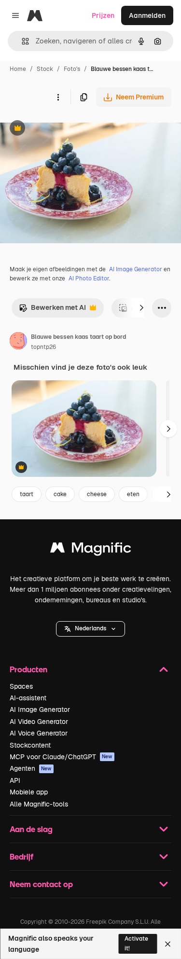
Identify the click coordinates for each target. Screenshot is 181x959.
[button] (90, 629)
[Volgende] (141, 308)
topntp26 (43, 347)
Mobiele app (29, 792)
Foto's (72, 69)
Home (18, 69)
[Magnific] (90, 549)
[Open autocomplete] (21, 41)
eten (133, 494)
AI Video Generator (39, 721)
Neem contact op (41, 884)
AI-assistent (28, 698)
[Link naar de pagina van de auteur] (18, 342)
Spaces (21, 686)
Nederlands (90, 628)
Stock (45, 69)
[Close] (168, 944)
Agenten (31, 768)
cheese (97, 494)
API (15, 780)
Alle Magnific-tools (39, 804)
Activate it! (136, 943)
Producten (28, 669)
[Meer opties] (58, 97)
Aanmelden (147, 15)
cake (60, 494)
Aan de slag (31, 829)
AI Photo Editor (89, 278)
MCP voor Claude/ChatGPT (61, 756)
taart (26, 494)
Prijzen (103, 15)
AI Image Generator (135, 269)
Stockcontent (30, 745)
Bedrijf (21, 856)
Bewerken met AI (52, 310)
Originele (63, 129)
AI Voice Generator (39, 733)
